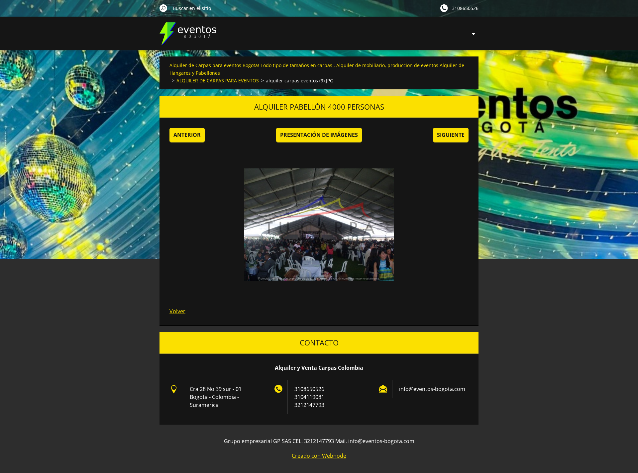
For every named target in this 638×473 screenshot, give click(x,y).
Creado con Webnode (319, 455)
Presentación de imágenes (319, 135)
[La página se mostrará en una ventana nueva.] (319, 224)
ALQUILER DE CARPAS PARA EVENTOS (217, 80)
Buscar (163, 8)
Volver (177, 311)
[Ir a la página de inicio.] (188, 38)
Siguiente (451, 135)
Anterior (187, 135)
